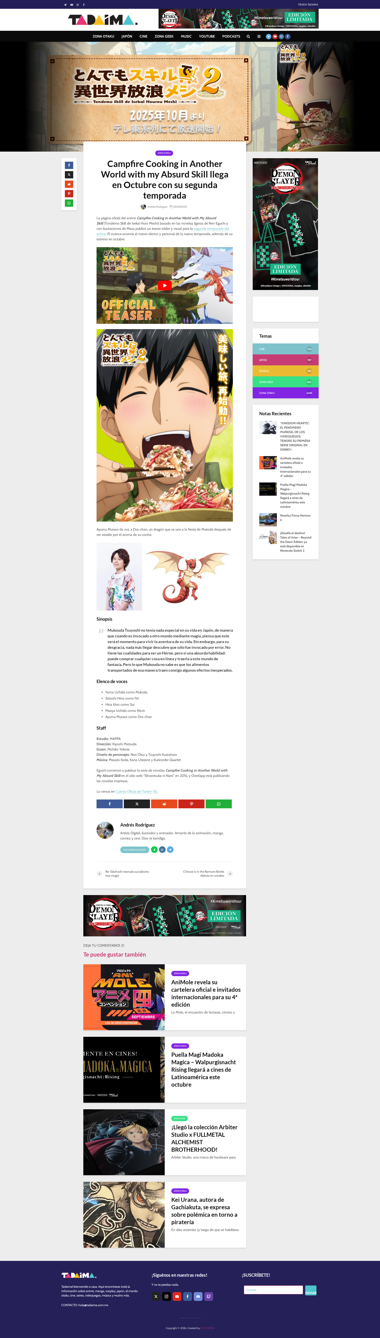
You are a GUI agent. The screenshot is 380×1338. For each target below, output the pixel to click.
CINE (143, 36)
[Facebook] (187, 1296)
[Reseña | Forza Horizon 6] (268, 519)
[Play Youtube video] (165, 285)
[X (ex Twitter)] (156, 1296)
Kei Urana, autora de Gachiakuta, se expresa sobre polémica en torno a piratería (204, 1211)
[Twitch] (208, 1296)
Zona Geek (179, 1118)
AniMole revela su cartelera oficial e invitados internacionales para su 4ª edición (206, 993)
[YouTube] (177, 1296)
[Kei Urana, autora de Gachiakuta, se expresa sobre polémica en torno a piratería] (124, 1214)
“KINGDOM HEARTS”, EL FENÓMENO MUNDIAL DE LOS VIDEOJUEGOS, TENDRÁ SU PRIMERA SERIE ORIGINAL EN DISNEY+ (295, 436)
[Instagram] (166, 1296)
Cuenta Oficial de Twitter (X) (136, 791)
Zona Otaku (164, 153)
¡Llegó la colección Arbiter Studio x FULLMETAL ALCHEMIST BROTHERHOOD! (204, 1138)
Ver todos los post (135, 849)
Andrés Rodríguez (157, 206)
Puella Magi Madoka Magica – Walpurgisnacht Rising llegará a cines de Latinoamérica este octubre (203, 1069)
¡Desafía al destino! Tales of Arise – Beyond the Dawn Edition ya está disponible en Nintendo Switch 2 (295, 542)
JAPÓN (127, 36)
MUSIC (186, 36)
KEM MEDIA (207, 1328)
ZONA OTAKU (103, 36)
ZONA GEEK (164, 36)
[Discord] (198, 1296)
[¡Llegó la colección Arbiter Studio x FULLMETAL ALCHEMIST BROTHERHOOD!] (124, 1142)
